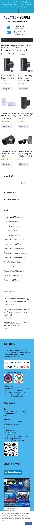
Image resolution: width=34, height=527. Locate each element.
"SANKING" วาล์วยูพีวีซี (12, 275)
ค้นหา (24, 183)
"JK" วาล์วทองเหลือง (11, 226)
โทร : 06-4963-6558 (10, 432)
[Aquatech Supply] (17, 23)
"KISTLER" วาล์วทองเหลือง (13, 240)
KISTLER (14, 392)
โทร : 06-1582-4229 (10, 434)
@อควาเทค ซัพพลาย (18, 441)
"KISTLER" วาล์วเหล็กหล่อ (13, 258)
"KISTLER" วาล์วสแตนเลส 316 (14, 253)
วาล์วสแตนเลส (18, 395)
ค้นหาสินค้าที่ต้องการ (11, 199)
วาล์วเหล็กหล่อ (18, 397)
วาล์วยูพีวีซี (14, 388)
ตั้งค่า (3, 520)
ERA (5, 392)
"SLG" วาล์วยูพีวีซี (10, 280)
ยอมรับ (29, 524)
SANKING (7, 388)
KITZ (5, 390)
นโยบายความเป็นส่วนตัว (15, 517)
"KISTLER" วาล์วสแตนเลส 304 (14, 249)
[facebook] (17, 11)
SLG (8, 392)
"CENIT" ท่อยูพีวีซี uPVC (12, 217)
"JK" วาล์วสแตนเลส (11, 231)
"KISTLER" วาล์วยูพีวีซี (11, 244)
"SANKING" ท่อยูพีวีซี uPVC (13, 271)
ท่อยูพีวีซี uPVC (24, 388)
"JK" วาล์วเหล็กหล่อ (11, 235)
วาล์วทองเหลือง (19, 390)
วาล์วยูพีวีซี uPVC (23, 392)
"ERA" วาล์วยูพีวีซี (10, 222)
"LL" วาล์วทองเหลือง (11, 266)
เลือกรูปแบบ (7, 89)
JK (9, 390)
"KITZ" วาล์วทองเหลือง (12, 262)
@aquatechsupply (16, 439)
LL (12, 390)
